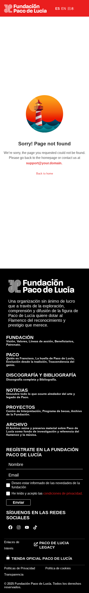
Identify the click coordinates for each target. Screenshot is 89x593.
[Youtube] (27, 527)
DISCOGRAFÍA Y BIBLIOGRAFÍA (41, 375)
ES (57, 8)
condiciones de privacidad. (63, 493)
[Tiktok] (35, 527)
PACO (12, 354)
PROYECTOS (20, 407)
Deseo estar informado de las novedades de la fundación (46, 485)
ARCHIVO (16, 424)
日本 (70, 8)
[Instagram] (18, 527)
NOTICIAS (17, 390)
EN (63, 8)
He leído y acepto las (47, 493)
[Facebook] (10, 527)
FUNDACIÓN (20, 337)
